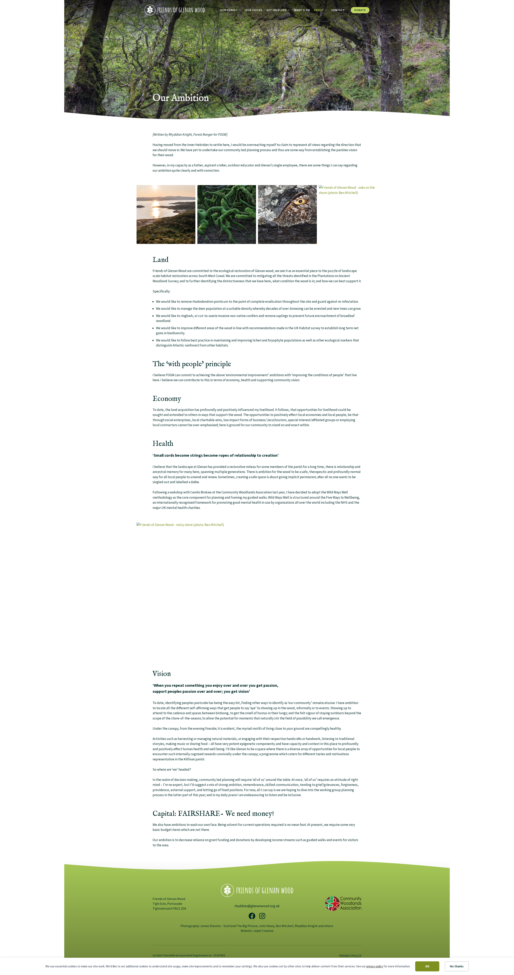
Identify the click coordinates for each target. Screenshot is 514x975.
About (319, 10)
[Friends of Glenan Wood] (175, 9)
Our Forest (229, 10)
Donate (360, 10)
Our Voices (253, 10)
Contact (338, 10)
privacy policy (374, 966)
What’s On (302, 10)
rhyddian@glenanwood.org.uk (257, 906)
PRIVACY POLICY (350, 956)
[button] (166, 214)
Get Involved (276, 10)
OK (427, 966)
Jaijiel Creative (263, 931)
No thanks (457, 966)
